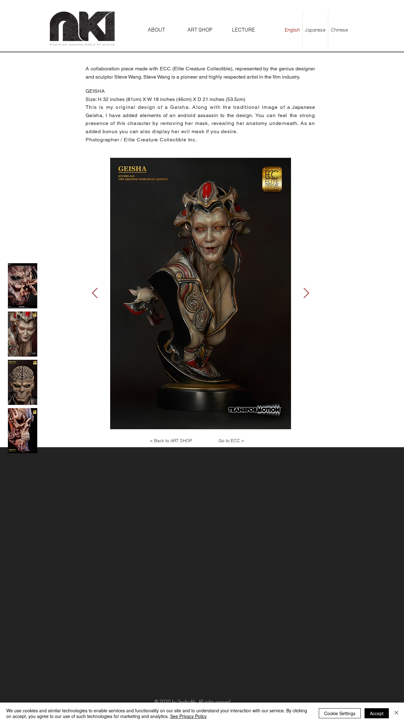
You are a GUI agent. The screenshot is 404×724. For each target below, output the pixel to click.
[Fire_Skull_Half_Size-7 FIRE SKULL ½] (22, 430)
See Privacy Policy (188, 716)
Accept (376, 713)
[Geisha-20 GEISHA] (22, 334)
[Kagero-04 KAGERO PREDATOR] (22, 285)
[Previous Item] (95, 293)
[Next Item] (306, 293)
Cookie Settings (339, 713)
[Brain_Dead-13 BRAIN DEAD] (22, 382)
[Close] (396, 713)
